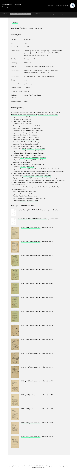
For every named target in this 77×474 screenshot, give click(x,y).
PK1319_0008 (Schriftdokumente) (30, 325)
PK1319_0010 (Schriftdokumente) (30, 353)
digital (34, 191)
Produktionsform (46, 169)
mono (36, 194)
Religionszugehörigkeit (31, 157)
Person (22, 144)
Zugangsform (37, 178)
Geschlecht (28, 144)
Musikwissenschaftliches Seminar (48, 114)
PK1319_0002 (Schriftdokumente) (30, 241)
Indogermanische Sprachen (33, 180)
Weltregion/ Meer (28, 139)
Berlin (38, 126)
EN (73, 14)
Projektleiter (41, 164)
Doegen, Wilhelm (38, 146)
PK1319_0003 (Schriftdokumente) (30, 255)
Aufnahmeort (33, 133)
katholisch (43, 157)
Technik (19, 191)
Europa (37, 139)
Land (24, 121)
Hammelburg (37, 128)
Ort (21, 121)
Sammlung (23, 166)
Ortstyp (25, 133)
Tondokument (36, 169)
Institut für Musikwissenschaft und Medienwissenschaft (36, 113)
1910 (36, 200)
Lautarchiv (18, 4)
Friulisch (23, 184)
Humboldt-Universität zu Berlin (39, 112)
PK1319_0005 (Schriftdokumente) (30, 283)
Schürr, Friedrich (38, 151)
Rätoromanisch (61, 180)
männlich (35, 144)
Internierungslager (34, 137)
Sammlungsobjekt (25, 169)
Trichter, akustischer (41, 198)
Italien (29, 121)
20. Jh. (32, 200)
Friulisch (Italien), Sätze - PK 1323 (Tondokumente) (32, 219)
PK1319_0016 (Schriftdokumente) (30, 436)
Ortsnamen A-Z (31, 126)
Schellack (29, 117)
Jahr (28, 200)
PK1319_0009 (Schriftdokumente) (30, 339)
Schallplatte (44, 173)
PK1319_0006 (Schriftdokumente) (30, 297)
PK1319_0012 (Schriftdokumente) (30, 381)
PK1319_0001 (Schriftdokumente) (30, 227)
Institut (51, 112)
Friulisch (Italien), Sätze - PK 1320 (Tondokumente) (32, 210)
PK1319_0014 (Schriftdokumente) (30, 409)
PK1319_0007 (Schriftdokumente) (30, 311)
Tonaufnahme (27, 191)
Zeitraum (23, 200)
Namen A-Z (28, 146)
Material (22, 117)
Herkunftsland (33, 135)
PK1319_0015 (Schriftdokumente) (30, 423)
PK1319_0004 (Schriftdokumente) (30, 269)
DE (74, 15)
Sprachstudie (56, 169)
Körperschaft (25, 112)
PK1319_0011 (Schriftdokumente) (30, 367)
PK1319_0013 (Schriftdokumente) (30, 395)
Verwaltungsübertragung (49, 178)
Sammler (27, 162)
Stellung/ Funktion (30, 164)
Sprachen (21, 180)
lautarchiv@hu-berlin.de (23, 466)
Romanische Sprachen (48, 180)
